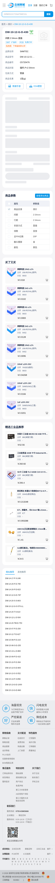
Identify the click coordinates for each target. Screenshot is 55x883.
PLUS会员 (6, 755)
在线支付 (21, 738)
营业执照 (34, 880)
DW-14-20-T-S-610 (12, 612)
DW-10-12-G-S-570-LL (14, 606)
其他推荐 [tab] (22, 572)
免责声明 (19, 786)
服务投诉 (5, 782)
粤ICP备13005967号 (35, 877)
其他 (13, 859)
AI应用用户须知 (22, 794)
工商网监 (5, 880)
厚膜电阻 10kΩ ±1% (25, 269)
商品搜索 (5, 746)
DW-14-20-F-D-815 (13, 590)
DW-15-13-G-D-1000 (13, 685)
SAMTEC (24, 51)
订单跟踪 (32, 746)
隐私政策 (19, 773)
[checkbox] (9, 203)
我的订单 (43, 5)
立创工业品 (40, 849)
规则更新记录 (21, 778)
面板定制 (28, 849)
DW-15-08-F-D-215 (13, 640)
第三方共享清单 (22, 790)
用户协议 (19, 782)
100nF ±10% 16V (24, 383)
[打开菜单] (4, 5)
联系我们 (35, 778)
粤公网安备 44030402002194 (14, 877)
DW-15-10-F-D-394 (13, 662)
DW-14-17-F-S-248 (13, 578)
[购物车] (51, 5)
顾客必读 (5, 738)
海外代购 (32, 742)
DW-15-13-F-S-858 (13, 679)
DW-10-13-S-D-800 (13, 668)
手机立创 (35, 782)
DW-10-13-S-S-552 (13, 673)
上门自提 (21, 751)
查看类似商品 (42, 196)
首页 (3, 24)
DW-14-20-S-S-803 (13, 601)
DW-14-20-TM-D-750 (13, 623)
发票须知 (21, 742)
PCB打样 (15, 854)
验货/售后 (6, 778)
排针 (10, 24)
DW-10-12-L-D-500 (13, 617)
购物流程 (5, 742)
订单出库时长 (7, 773)
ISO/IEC (16, 880)
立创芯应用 (16, 849)
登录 (30, 5)
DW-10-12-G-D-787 (13, 595)
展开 (49, 849)
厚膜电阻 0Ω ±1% (24, 307)
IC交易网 (26, 854)
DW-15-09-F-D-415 (13, 657)
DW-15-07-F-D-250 (13, 629)
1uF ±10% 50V (23, 402)
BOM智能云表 (7, 763)
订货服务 (32, 738)
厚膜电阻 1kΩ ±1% (24, 288)
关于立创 (35, 773)
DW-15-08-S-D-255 (13, 645)
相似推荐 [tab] (10, 572)
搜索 (48, 14)
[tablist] (27, 572)
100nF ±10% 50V (24, 364)
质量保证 (32, 751)
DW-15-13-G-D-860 (13, 690)
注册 (35, 5)
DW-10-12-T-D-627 (13, 634)
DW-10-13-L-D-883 (13, 651)
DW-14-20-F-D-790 (13, 584)
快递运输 (21, 746)
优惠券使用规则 (8, 759)
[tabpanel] (27, 636)
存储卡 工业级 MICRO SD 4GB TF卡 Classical (35, 434)
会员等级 (5, 751)
